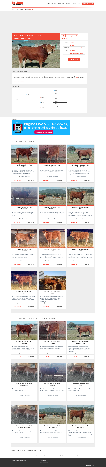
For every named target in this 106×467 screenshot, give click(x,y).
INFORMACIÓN (16, 38)
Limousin (72, 45)
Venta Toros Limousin (18, 456)
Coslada (27, 76)
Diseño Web (88, 465)
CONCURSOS (61, 3)
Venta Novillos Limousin (60, 456)
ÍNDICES (29, 38)
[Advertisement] (53, 22)
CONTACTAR (31, 180)
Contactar (75, 59)
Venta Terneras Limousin (82, 456)
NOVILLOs (23, 142)
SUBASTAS (68, 3)
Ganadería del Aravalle (19, 81)
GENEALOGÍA (23, 38)
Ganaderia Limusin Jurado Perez (25, 260)
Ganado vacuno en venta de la (34, 318)
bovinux (13, 9)
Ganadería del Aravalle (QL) (76, 47)
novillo (26, 9)
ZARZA (76, 77)
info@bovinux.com (44, 462)
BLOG (74, 3)
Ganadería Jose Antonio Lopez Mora (53, 303)
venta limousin (20, 9)
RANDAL (15, 79)
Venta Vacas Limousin (39, 456)
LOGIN (79, 3)
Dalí (24, 76)
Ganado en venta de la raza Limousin (26, 450)
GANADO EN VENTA (52, 3)
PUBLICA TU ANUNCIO (88, 3)
